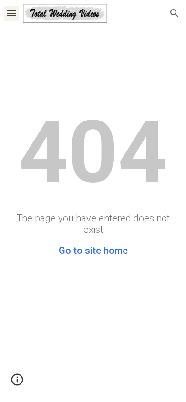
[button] (11, 13)
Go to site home (93, 250)
